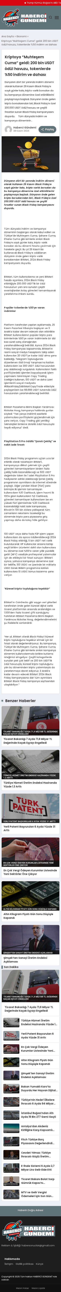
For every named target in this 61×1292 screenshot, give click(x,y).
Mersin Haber (22, 1288)
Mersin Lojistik (38, 1288)
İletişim (9, 1264)
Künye (39, 1264)
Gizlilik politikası (25, 1264)
